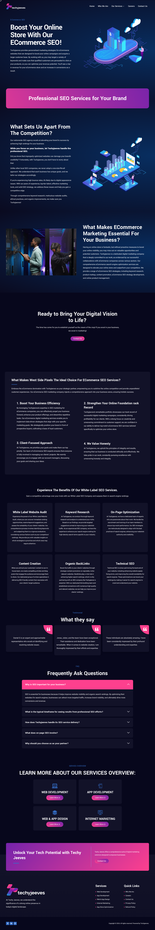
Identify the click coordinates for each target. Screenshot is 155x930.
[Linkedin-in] (11, 923)
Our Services (117, 6)
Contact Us (142, 6)
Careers (131, 6)
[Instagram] (15, 923)
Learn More (54, 797)
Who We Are (103, 6)
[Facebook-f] (7, 923)
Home (92, 6)
